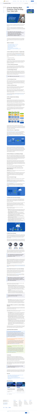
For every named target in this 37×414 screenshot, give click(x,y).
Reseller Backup (20, 402)
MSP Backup (20, 401)
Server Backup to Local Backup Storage (12, 45)
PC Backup (15, 402)
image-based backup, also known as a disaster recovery (14, 131)
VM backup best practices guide (15, 343)
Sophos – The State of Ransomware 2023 (12, 376)
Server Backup (15, 403)
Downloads (25, 401)
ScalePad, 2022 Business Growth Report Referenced (14, 377)
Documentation (25, 402)
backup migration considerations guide (12, 351)
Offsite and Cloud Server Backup (11, 46)
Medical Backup (20, 403)
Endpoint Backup (15, 401)
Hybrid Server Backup (10, 47)
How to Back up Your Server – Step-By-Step (13, 44)
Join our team (30, 402)
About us (30, 401)
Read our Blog (30, 403)
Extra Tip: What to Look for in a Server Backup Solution (14, 48)
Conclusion (9, 49)
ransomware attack (19, 54)
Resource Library (26, 403)
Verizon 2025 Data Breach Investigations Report (13, 375)
